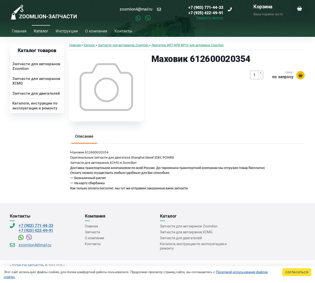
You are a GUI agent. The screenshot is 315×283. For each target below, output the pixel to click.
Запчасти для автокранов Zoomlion (189, 226)
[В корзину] (300, 75)
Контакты (93, 244)
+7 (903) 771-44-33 (35, 225)
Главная (91, 226)
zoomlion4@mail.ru (136, 9)
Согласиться (296, 272)
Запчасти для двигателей (181, 238)
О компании (94, 238)
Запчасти (92, 232)
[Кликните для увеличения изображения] (106, 87)
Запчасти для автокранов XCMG (186, 232)
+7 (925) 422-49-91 (35, 230)
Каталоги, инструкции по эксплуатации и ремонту (193, 246)
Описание (84, 136)
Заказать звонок (209, 18)
